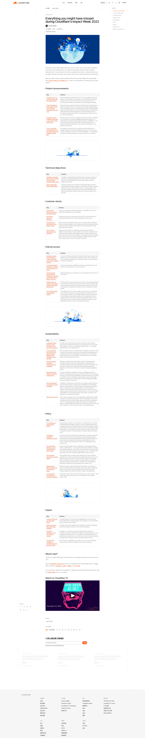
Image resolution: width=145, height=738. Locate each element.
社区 (83, 728)
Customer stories (117, 15)
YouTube (77, 566)
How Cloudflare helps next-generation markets (52, 293)
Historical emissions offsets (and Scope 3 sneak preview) (52, 374)
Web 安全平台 (107, 713)
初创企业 (42, 710)
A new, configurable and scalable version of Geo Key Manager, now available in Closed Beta (52, 131)
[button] (73, 151)
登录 (119, 2)
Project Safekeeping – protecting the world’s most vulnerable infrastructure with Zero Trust (52, 108)
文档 (83, 723)
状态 (83, 708)
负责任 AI (64, 730)
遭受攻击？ (43, 713)
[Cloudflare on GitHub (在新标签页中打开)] (71, 630)
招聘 (41, 725)
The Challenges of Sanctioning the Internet (51, 424)
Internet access (117, 17)
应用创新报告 (86, 701)
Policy (114, 22)
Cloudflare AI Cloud (109, 703)
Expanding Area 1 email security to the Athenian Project (51, 224)
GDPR (63, 728)
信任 (62, 725)
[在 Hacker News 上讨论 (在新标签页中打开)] (21, 606)
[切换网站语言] (109, 2)
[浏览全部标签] (99, 8)
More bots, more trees (52, 397)
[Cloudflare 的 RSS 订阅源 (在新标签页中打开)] (57, 630)
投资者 (42, 728)
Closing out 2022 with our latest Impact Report (52, 521)
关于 (41, 723)
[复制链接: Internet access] (45, 247)
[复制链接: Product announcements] (45, 88)
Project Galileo (65, 701)
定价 (82, 2)
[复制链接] (27, 610)
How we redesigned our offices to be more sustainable (52, 384)
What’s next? (116, 26)
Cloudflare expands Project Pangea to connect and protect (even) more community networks (52, 259)
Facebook (58, 566)
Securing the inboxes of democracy (50, 218)
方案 (41, 701)
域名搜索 (42, 715)
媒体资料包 (43, 733)
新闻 (41, 730)
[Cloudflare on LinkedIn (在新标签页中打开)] (62, 630)
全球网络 (42, 735)
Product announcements (119, 10)
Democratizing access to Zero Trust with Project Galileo (52, 212)
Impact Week (55, 8)
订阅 (84, 643)
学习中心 (84, 725)
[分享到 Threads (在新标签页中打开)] (24, 610)
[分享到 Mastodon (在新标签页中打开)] (21, 610)
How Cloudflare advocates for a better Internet (52, 457)
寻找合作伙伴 (43, 708)
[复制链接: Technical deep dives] (45, 168)
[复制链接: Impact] (45, 510)
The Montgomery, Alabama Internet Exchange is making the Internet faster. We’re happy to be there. (52, 276)
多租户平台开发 (108, 710)
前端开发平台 (107, 708)
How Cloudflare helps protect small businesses (51, 232)
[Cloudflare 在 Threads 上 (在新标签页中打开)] (77, 630)
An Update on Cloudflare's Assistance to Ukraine (52, 437)
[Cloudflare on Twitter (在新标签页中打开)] (60, 630)
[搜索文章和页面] (115, 3)
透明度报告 (64, 733)
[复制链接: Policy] (45, 413)
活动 (83, 713)
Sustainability (116, 20)
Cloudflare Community (56, 563)
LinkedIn (69, 566)
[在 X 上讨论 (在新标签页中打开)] (24, 606)
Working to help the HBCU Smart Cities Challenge (51, 527)
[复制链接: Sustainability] (45, 334)
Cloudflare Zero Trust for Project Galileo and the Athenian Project (52, 99)
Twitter (64, 566)
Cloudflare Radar (87, 703)
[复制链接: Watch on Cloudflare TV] (45, 578)
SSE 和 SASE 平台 (109, 701)
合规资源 (63, 723)
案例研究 (84, 706)
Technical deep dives (118, 13)
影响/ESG (64, 710)
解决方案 (70, 2)
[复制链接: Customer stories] (45, 201)
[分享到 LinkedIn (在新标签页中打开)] (27, 606)
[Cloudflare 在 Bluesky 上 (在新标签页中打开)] (74, 630)
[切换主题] (112, 3)
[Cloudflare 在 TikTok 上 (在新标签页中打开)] (80, 630)
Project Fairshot (65, 708)
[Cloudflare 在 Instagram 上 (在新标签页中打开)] (68, 630)
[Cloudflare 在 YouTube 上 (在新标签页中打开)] (65, 630)
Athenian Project (66, 703)
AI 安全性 (106, 706)
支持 (83, 710)
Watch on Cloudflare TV (119, 29)
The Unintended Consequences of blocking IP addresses (52, 475)
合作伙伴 (42, 706)
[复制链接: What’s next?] (45, 554)
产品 (63, 2)
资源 (76, 2)
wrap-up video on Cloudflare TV (58, 80)
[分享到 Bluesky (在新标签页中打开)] (30, 606)
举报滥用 (63, 735)
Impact (114, 24)
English (53, 31)
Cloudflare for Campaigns (68, 706)
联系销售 (124, 2)
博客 (83, 715)
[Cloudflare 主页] (21, 3)
